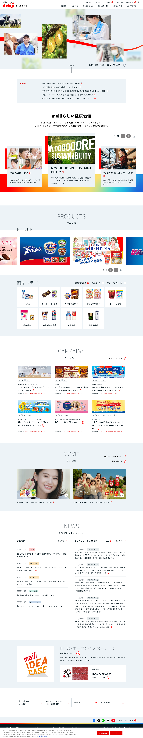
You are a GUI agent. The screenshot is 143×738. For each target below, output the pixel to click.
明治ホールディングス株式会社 (124, 2)
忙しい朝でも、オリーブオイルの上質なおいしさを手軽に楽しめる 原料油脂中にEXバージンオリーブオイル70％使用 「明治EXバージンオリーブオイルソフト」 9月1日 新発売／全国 (100, 570)
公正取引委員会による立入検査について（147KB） (60, 87)
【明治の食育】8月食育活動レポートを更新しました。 (36, 595)
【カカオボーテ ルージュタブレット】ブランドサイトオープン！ (40, 606)
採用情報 (88, 2)
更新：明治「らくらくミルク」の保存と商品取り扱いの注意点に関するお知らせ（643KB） (74, 91)
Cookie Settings (102, 733)
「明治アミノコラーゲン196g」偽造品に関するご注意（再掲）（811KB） (67, 95)
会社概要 (107, 2)
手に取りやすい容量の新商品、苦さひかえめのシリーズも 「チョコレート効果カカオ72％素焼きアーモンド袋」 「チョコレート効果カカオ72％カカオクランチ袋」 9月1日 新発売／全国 (100, 624)
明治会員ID (97, 2)
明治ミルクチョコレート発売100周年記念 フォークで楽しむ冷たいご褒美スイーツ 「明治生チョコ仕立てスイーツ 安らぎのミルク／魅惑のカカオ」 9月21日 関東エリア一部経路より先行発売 (100, 555)
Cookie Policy (43, 736)
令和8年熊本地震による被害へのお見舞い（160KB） (61, 83)
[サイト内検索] (139, 2)
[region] (71, 733)
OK (116, 733)
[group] (98, 251)
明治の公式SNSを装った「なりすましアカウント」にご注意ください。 (67, 98)
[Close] (140, 732)
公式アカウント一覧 (126, 720)
